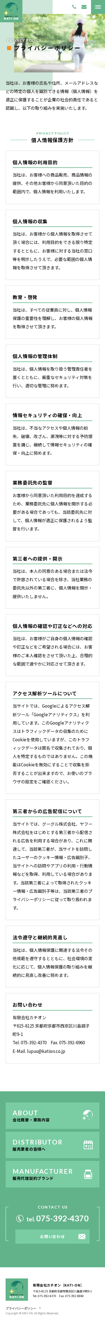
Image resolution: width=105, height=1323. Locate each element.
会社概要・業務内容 (31, 1120)
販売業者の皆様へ (29, 1149)
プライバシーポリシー (21, 1308)
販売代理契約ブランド (33, 1178)
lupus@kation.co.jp (46, 1051)
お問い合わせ (52, 1236)
